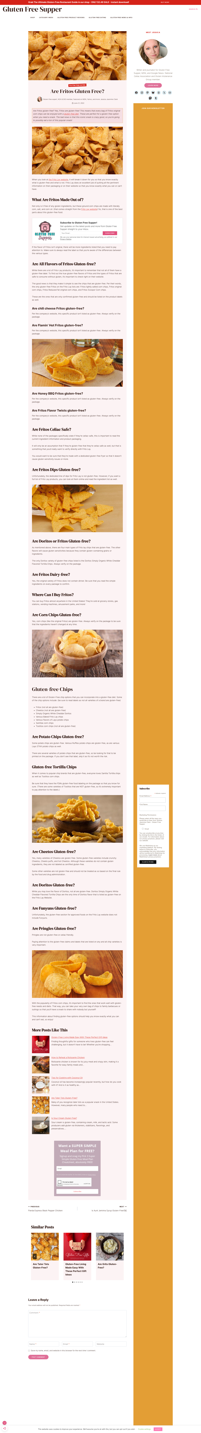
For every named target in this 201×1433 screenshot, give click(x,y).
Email (66, 1344)
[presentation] (45, 1247)
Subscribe (77, 1191)
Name (32, 1344)
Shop (32, 17)
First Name (143, 804)
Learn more (152, 855)
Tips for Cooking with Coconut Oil (67, 1078)
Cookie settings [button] (144, 1429)
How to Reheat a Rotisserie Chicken (68, 1057)
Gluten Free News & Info (121, 17)
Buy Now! (165, 2)
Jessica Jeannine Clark (109, 99)
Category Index (46, 17)
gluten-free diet (71, 114)
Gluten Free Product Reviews (71, 17)
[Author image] (39, 99)
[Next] (120, 1256)
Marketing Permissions (147, 815)
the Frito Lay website (58, 179)
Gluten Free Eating (97, 17)
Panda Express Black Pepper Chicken (45, 1209)
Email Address (145, 796)
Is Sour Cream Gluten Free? (64, 1118)
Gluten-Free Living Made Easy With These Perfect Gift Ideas (79, 1037)
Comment (34, 1313)
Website (100, 1344)
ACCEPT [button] (158, 1429)
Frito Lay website (89, 209)
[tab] (72, 1282)
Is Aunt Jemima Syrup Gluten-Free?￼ (109, 1209)
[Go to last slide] (35, 1256)
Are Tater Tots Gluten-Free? (64, 1098)
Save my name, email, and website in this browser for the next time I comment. (63, 1350)
